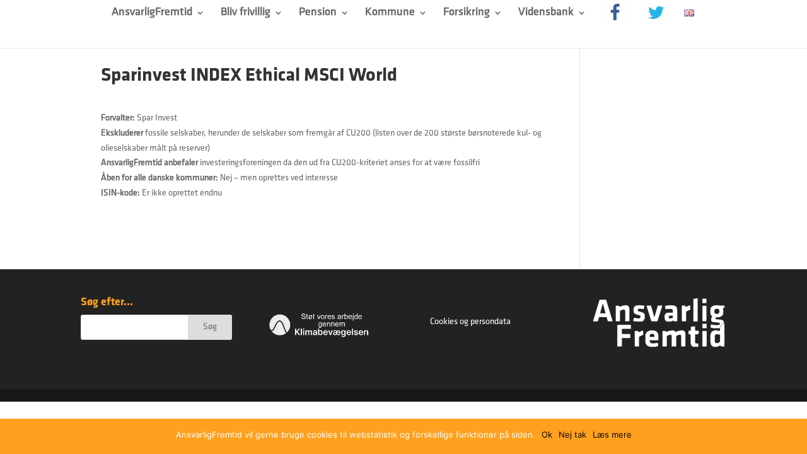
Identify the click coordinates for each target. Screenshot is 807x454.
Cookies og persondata (470, 322)
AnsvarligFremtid (152, 13)
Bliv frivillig (245, 13)
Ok (547, 434)
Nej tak (572, 434)
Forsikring (466, 13)
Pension (318, 13)
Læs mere (612, 434)
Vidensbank (546, 13)
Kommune (390, 13)
